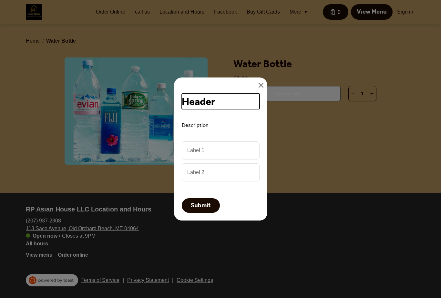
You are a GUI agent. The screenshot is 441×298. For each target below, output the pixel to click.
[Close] (261, 85)
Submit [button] (201, 205)
